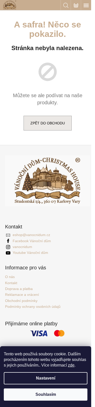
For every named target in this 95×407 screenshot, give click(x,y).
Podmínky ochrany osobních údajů (33, 306)
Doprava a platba (19, 289)
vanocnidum (22, 247)
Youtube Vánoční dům (30, 253)
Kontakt (11, 283)
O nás (10, 277)
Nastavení (45, 378)
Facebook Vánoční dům (32, 241)
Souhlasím (45, 394)
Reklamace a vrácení (22, 295)
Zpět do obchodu (47, 123)
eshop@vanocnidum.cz (31, 235)
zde (71, 365)
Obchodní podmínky (21, 301)
